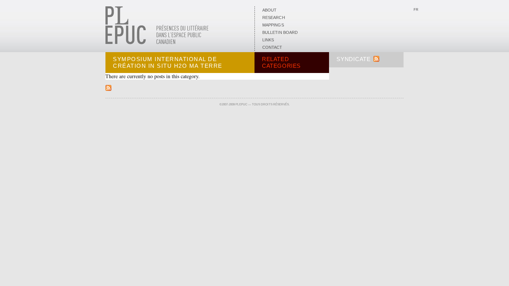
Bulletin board (280, 32)
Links (268, 40)
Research (273, 17)
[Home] (157, 43)
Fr (416, 10)
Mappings (273, 25)
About (269, 10)
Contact (272, 47)
